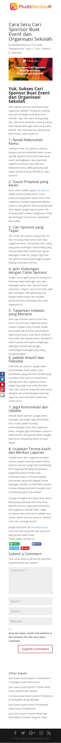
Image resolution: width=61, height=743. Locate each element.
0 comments (15, 52)
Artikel (46, 48)
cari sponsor (43, 190)
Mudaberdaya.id (39, 527)
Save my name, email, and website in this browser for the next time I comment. (30, 637)
